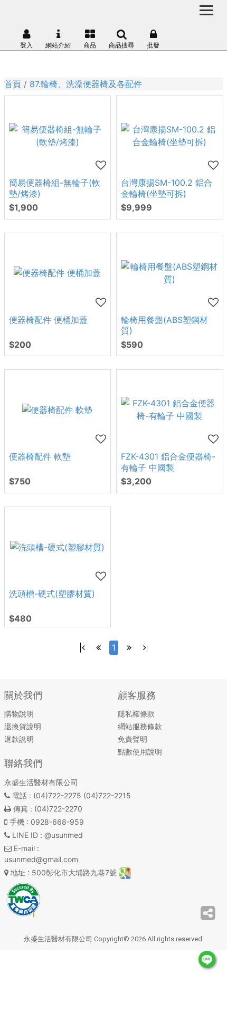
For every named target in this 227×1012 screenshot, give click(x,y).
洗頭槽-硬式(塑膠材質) (52, 593)
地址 (18, 872)
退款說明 (19, 738)
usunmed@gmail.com (41, 859)
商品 (89, 45)
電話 (19, 795)
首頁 (12, 84)
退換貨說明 (22, 726)
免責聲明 (132, 738)
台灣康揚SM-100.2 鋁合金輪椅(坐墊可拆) (166, 188)
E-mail (24, 848)
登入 (26, 45)
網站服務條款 (140, 726)
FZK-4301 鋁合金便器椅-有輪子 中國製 (168, 462)
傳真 (20, 808)
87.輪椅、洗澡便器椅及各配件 (86, 84)
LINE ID (25, 834)
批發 (153, 45)
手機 (17, 821)
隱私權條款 (136, 713)
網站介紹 (58, 45)
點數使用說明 (140, 751)
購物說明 (19, 713)
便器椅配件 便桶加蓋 (48, 319)
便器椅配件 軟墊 (40, 456)
